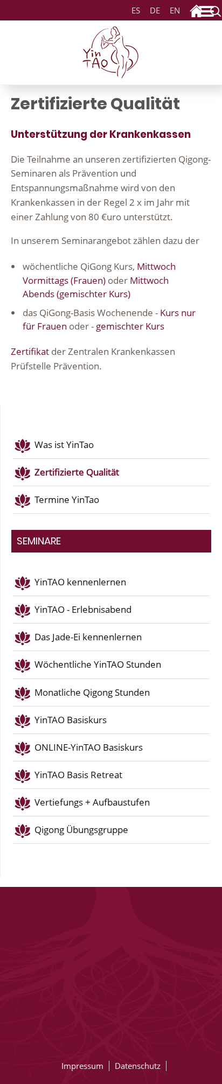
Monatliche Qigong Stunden (92, 692)
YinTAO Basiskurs (70, 720)
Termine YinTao (66, 499)
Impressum (82, 1065)
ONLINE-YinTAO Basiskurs (88, 747)
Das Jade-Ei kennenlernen (88, 637)
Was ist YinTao (64, 444)
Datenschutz (138, 1065)
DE (153, 10)
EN (175, 10)
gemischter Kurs (129, 326)
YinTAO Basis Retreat (78, 774)
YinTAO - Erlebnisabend (82, 609)
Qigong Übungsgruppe (81, 829)
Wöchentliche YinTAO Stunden (97, 664)
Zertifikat (30, 351)
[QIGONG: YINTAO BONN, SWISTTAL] (111, 50)
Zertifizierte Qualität (76, 472)
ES (135, 10)
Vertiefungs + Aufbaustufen (92, 802)
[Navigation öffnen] (208, 13)
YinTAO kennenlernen (80, 582)
